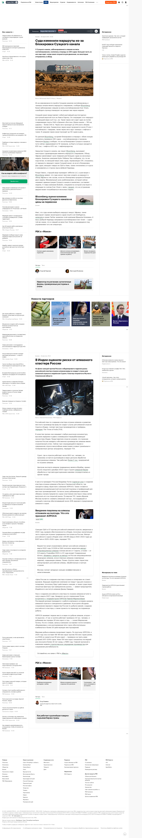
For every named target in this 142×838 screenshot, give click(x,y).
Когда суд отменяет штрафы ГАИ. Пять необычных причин (113, 369)
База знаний (5, 778)
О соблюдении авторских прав (32, 828)
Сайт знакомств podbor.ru (92, 789)
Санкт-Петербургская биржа (31, 820)
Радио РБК (10, 2)
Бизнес (37, 36)
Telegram (46, 767)
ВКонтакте (46, 762)
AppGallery (109, 767)
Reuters (46, 141)
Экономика (5, 210)
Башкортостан (27, 771)
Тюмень (25, 790)
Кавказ (25, 795)
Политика (5, 41)
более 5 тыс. (73, 460)
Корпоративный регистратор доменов (93, 779)
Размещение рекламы (91, 769)
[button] (119, 2)
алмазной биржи (81, 469)
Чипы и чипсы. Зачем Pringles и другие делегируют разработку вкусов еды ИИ (114, 55)
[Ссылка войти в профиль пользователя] (126, 2)
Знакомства (88, 787)
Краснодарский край (29, 778)
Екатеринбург (27, 765)
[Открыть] (14, 2)
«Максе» (64, 653)
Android (108, 765)
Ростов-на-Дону (27, 785)
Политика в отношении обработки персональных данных (81, 828)
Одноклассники (48, 765)
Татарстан (26, 788)
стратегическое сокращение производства (67, 644)
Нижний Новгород (28, 781)
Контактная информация (91, 765)
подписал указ (78, 481)
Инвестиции (105, 597)
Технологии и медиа (7, 711)
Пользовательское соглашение (53, 828)
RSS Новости (68, 774)
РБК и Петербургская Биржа (10, 319)
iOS (107, 762)
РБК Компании (6, 498)
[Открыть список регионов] (119, 2)
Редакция (87, 767)
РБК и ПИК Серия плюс (8, 146)
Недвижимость (106, 364)
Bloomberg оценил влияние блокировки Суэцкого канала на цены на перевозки (53, 199)
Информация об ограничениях (11, 828)
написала (39, 217)
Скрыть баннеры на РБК (70, 762)
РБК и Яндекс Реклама (8, 230)
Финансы (4, 774)
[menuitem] (26, 2)
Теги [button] (43, 265)
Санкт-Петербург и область (30, 762)
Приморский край (28, 802)
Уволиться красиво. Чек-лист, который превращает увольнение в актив (113, 36)
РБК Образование (7, 781)
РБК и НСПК (5, 60)
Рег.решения (88, 785)
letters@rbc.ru (18, 816)
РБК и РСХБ (5, 545)
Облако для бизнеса (90, 776)
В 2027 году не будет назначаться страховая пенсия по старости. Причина (112, 46)
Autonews (104, 372)
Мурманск (26, 799)
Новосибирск (27, 767)
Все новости (7, 32)
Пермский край (27, 783)
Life (103, 50)
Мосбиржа (19, 820)
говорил (71, 187)
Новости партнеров (42, 299)
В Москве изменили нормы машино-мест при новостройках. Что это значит (114, 360)
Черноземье (26, 792)
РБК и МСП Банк (6, 385)
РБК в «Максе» (43, 231)
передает (39, 429)
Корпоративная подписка (71, 767)
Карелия (25, 797)
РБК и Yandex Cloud (7, 359)
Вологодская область (29, 774)
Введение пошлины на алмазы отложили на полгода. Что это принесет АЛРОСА (52, 513)
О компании (88, 762)
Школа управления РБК (91, 796)
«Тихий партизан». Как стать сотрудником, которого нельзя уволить (114, 378)
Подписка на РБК (69, 765)
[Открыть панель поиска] (122, 2)
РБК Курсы (88, 794)
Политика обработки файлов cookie (111, 828)
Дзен (45, 769)
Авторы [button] (37, 265)
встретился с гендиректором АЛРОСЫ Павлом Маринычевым (60, 598)
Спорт (4, 51)
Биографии (5, 776)
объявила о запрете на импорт (55, 555)
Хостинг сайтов (89, 782)
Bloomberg (85, 105)
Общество (5, 329)
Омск (24, 769)
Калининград (26, 776)
